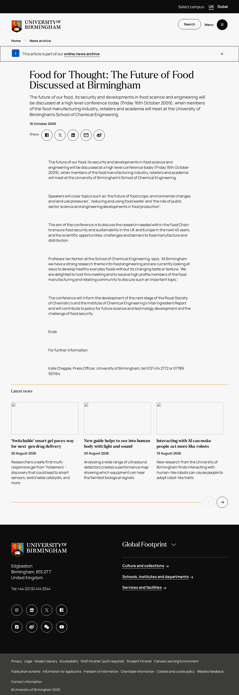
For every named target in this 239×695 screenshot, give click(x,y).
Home (16, 40)
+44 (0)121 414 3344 (34, 588)
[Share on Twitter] (60, 135)
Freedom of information (101, 671)
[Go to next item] (222, 502)
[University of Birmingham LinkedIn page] (31, 610)
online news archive (82, 53)
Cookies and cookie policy (176, 671)
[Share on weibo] (99, 135)
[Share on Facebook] (47, 135)
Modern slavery (46, 661)
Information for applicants (62, 671)
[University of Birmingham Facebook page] (61, 610)
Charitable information (137, 671)
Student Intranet (139, 661)
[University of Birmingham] (36, 24)
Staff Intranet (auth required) (102, 661)
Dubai (223, 6)
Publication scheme (25, 671)
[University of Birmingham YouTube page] (61, 627)
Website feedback (210, 671)
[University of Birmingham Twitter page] (46, 610)
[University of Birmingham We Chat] (46, 627)
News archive (40, 40)
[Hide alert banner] (222, 53)
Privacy (16, 661)
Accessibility (69, 661)
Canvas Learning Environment (176, 661)
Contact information (26, 681)
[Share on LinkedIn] (73, 135)
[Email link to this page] (86, 135)
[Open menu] (222, 24)
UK (211, 6)
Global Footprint (144, 544)
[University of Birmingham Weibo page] (31, 627)
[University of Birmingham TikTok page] (16, 627)
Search (189, 24)
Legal (28, 661)
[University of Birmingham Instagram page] (16, 610)
